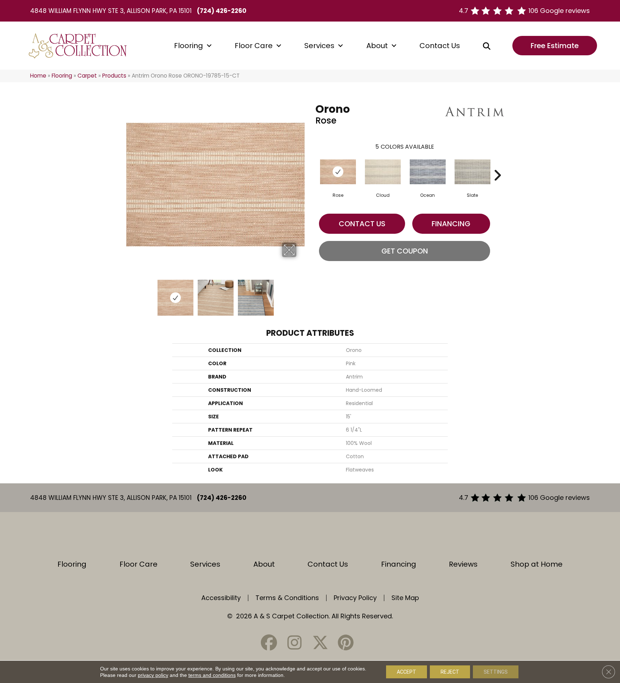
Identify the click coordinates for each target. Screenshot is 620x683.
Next (301, 294)
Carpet (87, 75)
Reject (450, 672)
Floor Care (254, 46)
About (377, 46)
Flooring (188, 46)
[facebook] (269, 643)
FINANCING (451, 224)
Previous (129, 294)
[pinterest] (345, 643)
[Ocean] (427, 172)
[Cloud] (383, 172)
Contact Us (439, 46)
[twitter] (320, 643)
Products (114, 75)
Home (38, 75)
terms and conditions (212, 675)
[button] (209, 45)
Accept (406, 672)
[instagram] (295, 643)
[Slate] (472, 172)
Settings (496, 672)
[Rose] (338, 172)
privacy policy (153, 675)
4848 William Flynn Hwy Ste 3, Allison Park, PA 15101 (111, 10)
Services (319, 46)
